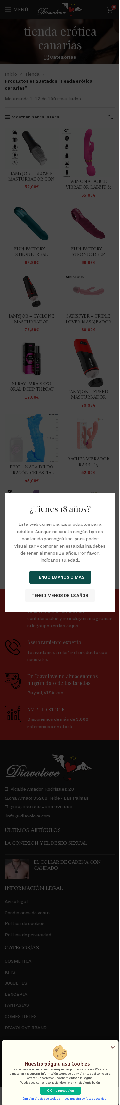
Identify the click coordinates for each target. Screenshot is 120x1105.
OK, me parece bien (60, 1090)
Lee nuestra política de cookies (85, 1098)
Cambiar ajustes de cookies (41, 1098)
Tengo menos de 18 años (60, 595)
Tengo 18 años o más (60, 577)
